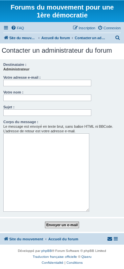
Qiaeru (86, 256)
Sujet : (9, 107)
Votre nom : (13, 92)
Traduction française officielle (55, 256)
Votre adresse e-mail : (22, 77)
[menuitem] (17, 28)
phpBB (46, 251)
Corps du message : (20, 122)
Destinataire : (14, 65)
